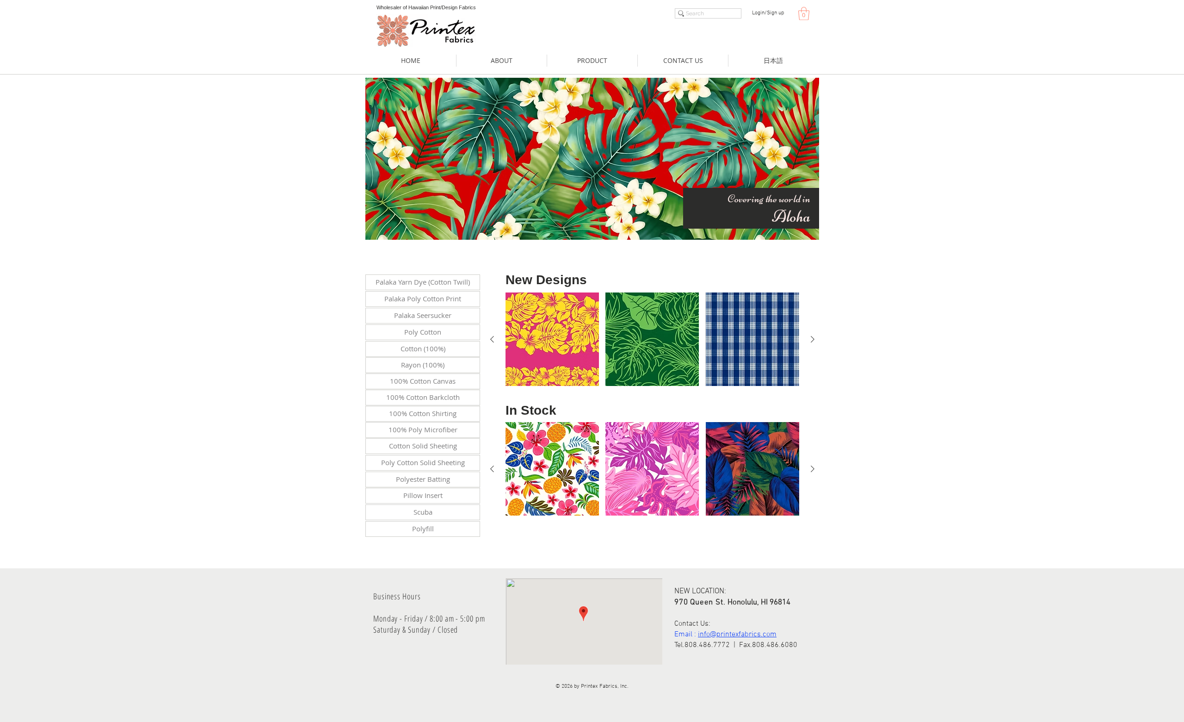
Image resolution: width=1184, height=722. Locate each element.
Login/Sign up (768, 13)
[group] (652, 339)
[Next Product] (812, 339)
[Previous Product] (492, 339)
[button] (803, 13)
